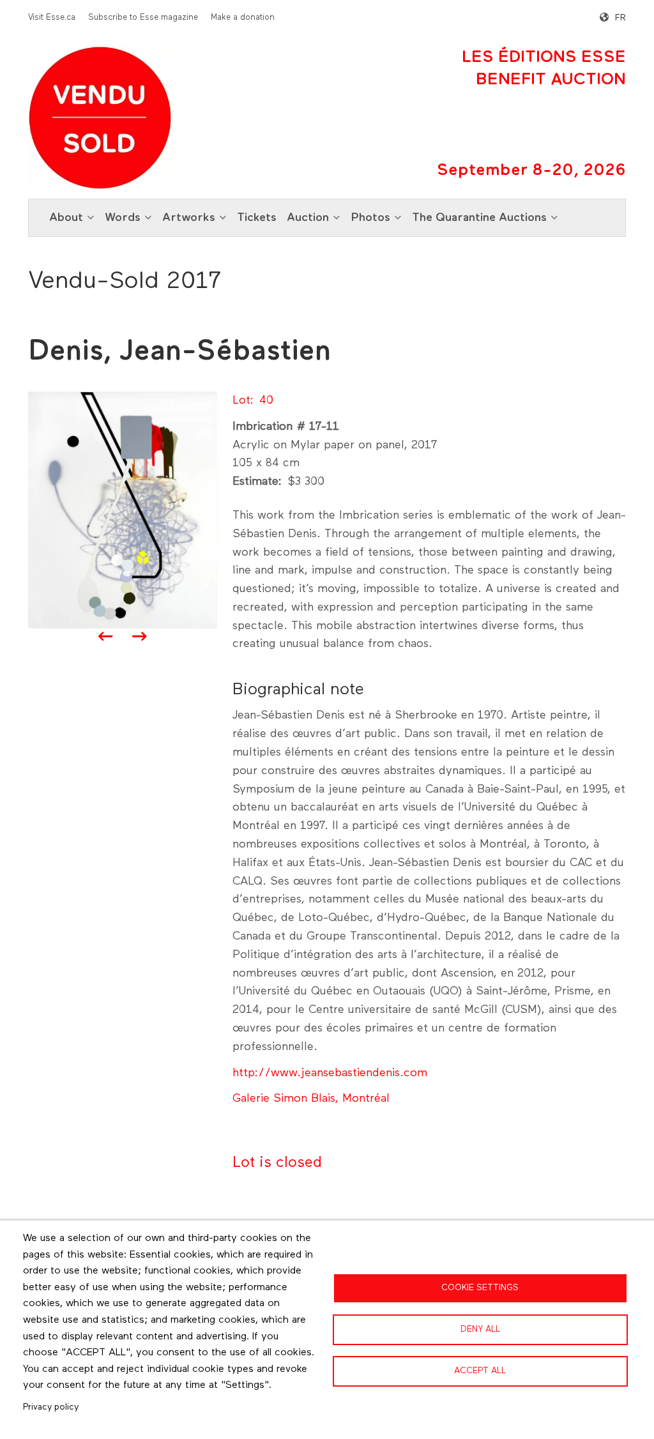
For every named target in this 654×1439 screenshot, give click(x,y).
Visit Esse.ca (51, 17)
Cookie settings (480, 1287)
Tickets (257, 218)
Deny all (480, 1329)
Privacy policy (51, 1407)
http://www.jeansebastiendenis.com (329, 1073)
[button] (122, 509)
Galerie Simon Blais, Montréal (311, 1098)
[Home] (99, 117)
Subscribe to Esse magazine (143, 17)
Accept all (480, 1370)
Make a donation (243, 17)
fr (620, 17)
